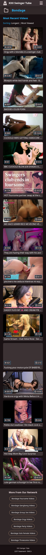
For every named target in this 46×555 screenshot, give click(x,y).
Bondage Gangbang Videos (23, 505)
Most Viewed (27, 23)
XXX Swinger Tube (20, 3)
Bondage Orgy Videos (23, 519)
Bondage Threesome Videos (23, 540)
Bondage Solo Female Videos (23, 533)
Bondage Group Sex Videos (23, 512)
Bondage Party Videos (23, 526)
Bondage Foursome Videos (23, 498)
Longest (15, 23)
